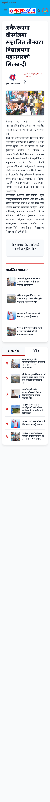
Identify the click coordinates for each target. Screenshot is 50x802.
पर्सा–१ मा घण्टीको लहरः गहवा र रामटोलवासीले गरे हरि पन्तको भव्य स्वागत (29, 331)
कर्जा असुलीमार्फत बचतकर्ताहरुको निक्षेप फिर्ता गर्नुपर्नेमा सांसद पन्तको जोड (31, 394)
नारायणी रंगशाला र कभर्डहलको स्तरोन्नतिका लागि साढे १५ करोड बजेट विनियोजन (33, 409)
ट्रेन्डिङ (36, 351)
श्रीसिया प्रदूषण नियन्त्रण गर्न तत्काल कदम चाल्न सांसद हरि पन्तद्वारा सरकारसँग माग (29, 298)
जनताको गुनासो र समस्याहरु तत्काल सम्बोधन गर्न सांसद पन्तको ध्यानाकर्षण (29, 282)
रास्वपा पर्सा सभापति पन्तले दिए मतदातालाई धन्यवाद (28, 315)
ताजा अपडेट (13, 351)
